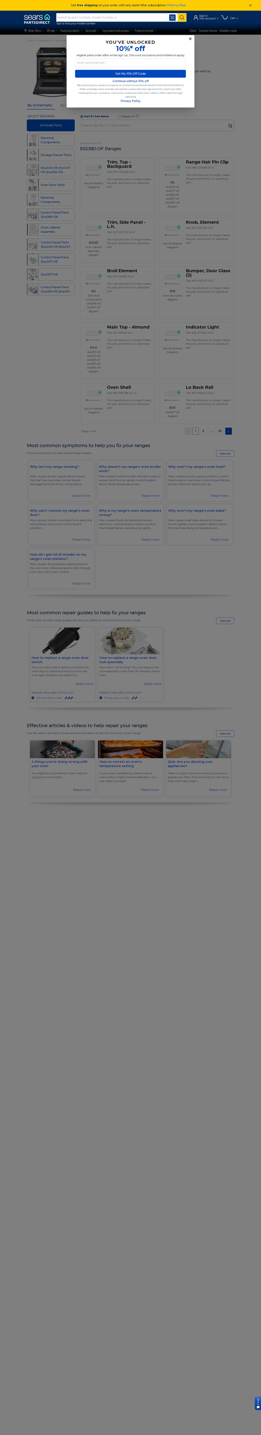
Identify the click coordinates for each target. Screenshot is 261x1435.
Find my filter (176, 5)
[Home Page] (38, 19)
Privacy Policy (130, 101)
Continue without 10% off (131, 81)
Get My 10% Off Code (130, 73)
